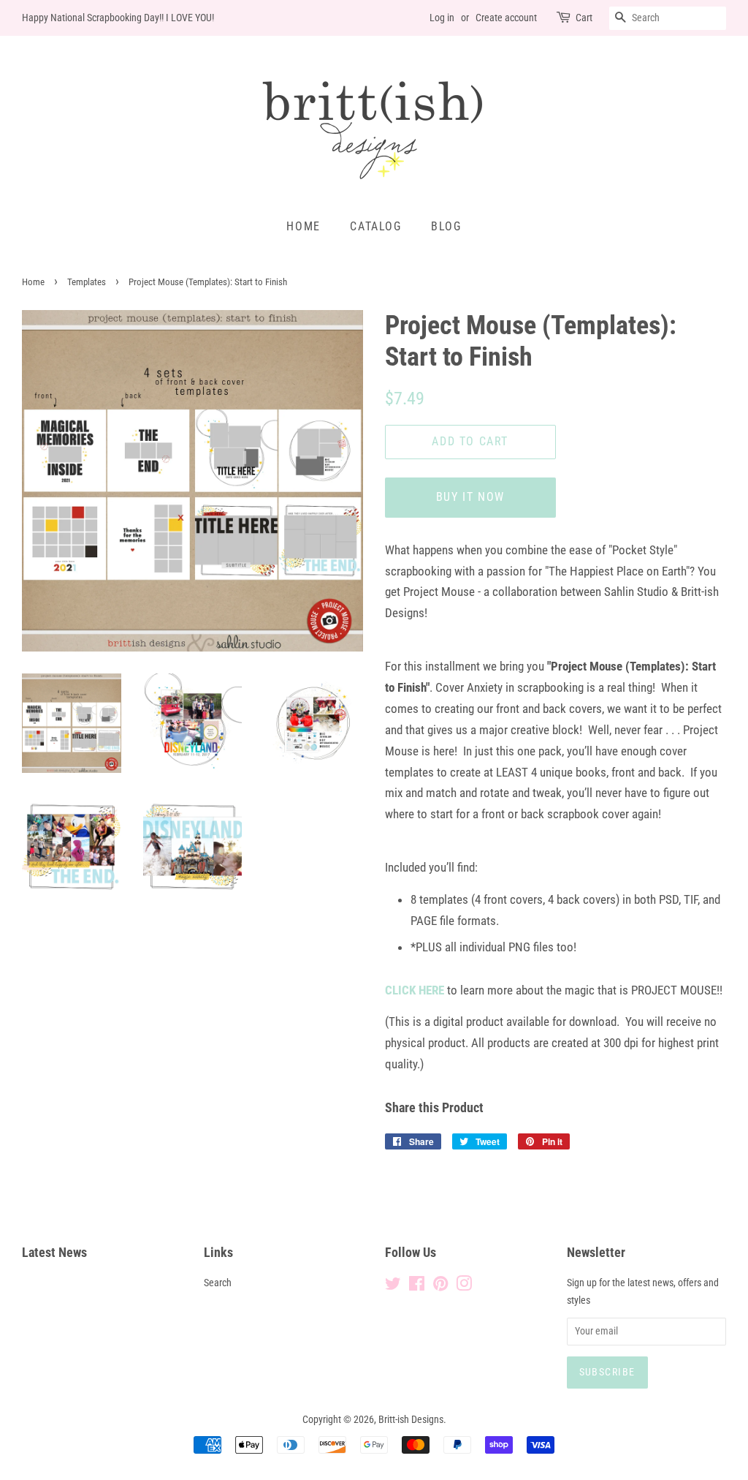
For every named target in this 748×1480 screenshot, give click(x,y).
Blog (446, 226)
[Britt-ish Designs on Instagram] (464, 1286)
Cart (584, 17)
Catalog (375, 226)
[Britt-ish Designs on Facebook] (416, 1286)
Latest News (54, 1252)
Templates (86, 281)
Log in (442, 17)
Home (303, 226)
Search (218, 1283)
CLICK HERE (414, 990)
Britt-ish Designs (410, 1419)
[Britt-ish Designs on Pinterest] (440, 1286)
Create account (506, 17)
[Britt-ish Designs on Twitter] (393, 1286)
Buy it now (470, 497)
